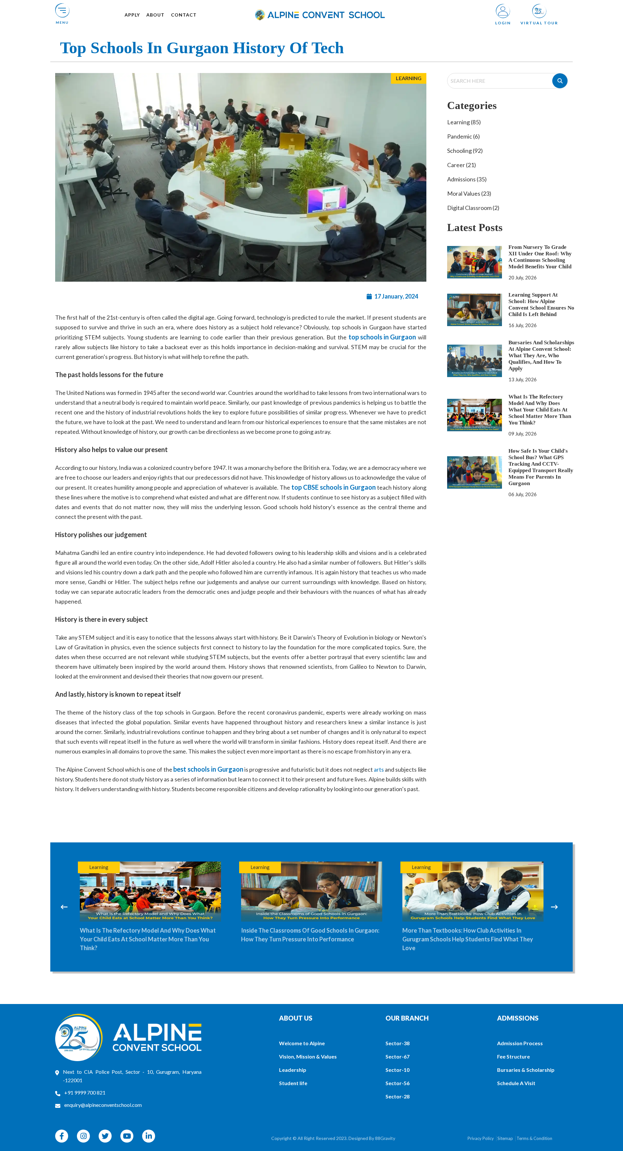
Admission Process (520, 1043)
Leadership (292, 1070)
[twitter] (105, 1136)
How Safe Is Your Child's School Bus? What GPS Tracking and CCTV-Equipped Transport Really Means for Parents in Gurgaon (540, 467)
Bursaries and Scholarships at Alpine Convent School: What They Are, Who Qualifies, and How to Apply (541, 355)
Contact (184, 15)
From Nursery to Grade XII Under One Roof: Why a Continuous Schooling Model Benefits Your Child (540, 257)
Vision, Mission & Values (308, 1056)
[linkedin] (148, 1136)
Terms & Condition (534, 1138)
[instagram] (83, 1136)
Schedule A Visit (516, 1083)
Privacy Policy (481, 1138)
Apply (132, 15)
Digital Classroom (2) (473, 207)
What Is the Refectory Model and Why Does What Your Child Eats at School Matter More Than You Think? (539, 410)
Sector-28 (397, 1096)
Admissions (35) (467, 179)
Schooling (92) (465, 150)
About (155, 15)
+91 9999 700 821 (84, 1092)
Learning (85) (464, 122)
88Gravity (385, 1138)
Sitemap (505, 1138)
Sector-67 (397, 1056)
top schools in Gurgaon (382, 337)
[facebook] (61, 1136)
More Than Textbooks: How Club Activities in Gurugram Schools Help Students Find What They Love (306, 939)
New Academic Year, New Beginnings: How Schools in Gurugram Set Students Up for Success (472, 935)
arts (379, 769)
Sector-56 (397, 1083)
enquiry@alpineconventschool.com (103, 1105)
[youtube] (126, 1136)
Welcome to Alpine (302, 1043)
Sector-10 (397, 1070)
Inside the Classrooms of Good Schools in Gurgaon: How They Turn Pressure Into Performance (149, 935)
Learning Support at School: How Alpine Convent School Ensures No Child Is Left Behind (541, 304)
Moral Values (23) (469, 193)
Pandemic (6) (463, 136)
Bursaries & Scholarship (526, 1070)
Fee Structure (513, 1056)
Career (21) (461, 164)
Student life (293, 1083)
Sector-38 (397, 1043)
